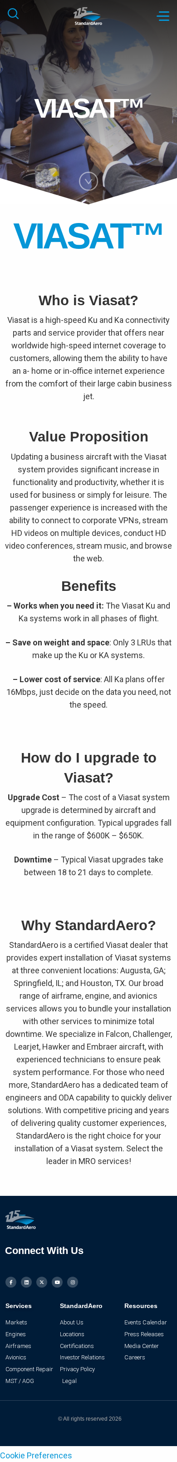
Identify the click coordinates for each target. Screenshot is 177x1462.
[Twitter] (41, 1282)
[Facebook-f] (10, 1282)
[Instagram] (72, 1282)
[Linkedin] (26, 1282)
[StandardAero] (89, 15)
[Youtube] (57, 1282)
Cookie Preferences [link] (36, 1455)
